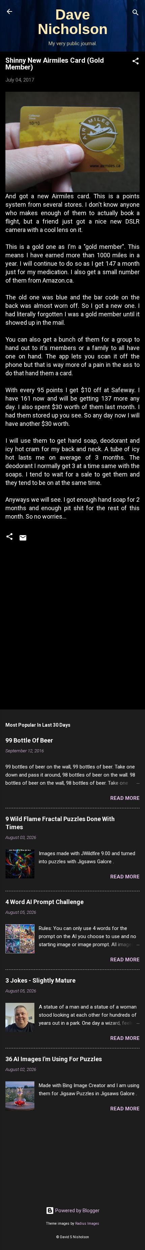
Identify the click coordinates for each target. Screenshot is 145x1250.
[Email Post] (23, 540)
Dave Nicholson (73, 21)
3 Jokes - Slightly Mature (40, 980)
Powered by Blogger (76, 1211)
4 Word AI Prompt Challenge (44, 901)
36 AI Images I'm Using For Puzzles (53, 1059)
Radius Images (87, 1223)
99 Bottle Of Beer (29, 740)
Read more (125, 798)
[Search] (136, 13)
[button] (136, 62)
